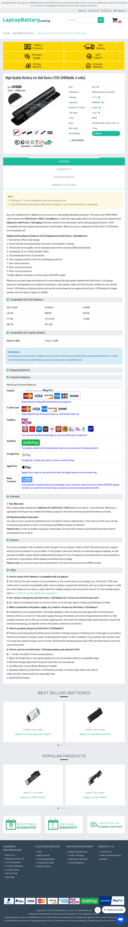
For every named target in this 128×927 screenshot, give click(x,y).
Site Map (10, 877)
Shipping (120, 10)
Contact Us (106, 851)
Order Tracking (76, 855)
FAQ (84, 10)
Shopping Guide (45, 862)
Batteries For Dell (23, 33)
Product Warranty (14, 866)
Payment (94, 10)
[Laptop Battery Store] (26, 23)
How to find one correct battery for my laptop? (34, 593)
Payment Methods (78, 859)
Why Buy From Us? (14, 858)
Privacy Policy (12, 869)
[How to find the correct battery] (106, 824)
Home (6, 33)
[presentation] (64, 161)
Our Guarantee (13, 862)
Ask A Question (78, 139)
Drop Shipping (76, 862)
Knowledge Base (46, 859)
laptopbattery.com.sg (63, 910)
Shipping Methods (78, 851)
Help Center (43, 855)
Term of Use (11, 873)
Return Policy (44, 866)
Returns (108, 10)
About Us (10, 855)
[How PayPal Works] (111, 904)
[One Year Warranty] (64, 824)
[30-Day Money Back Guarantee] (22, 824)
